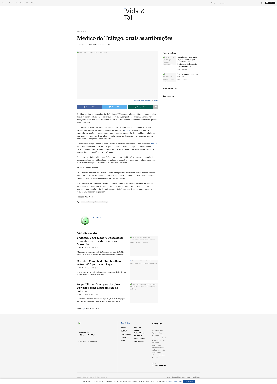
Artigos (123, 327)
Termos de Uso (83, 332)
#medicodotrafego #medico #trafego (94, 202)
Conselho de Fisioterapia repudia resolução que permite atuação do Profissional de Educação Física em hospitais (187, 61)
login (84, 309)
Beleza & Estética (13, 3)
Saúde (22, 3)
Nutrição (137, 327)
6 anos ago (183, 69)
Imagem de (137, 100)
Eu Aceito (189, 381)
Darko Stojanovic (146, 100)
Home (3, 3)
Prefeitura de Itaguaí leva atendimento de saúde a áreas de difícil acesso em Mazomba (100, 241)
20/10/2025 (90, 268)
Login (214, 3)
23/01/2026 (90, 248)
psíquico (154, 144)
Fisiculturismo (126, 334)
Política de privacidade (86, 335)
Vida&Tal (81, 45)
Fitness (123, 337)
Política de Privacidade (172, 381)
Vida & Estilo (30, 3)
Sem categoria (139, 338)
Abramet (127, 130)
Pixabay (156, 100)
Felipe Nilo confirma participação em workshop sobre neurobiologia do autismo (99, 288)
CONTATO (271, 3)
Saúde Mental (139, 333)
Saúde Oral (138, 336)
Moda (123, 340)
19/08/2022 (93, 45)
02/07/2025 (90, 294)
